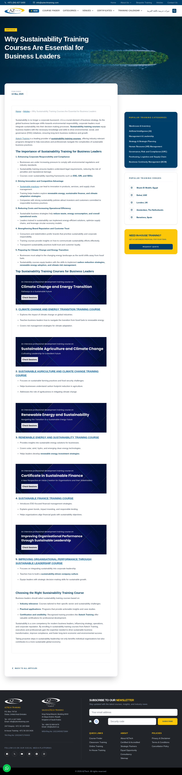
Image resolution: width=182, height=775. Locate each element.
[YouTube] (21, 753)
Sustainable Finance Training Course (45, 498)
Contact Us (172, 2)
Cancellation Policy (160, 746)
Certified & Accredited (130, 742)
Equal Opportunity (129, 750)
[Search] (174, 11)
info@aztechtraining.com (47, 2)
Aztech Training (23, 138)
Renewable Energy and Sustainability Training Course (58, 437)
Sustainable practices (29, 186)
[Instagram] (44, 753)
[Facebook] (7, 753)
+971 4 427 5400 (14, 719)
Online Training (96, 746)
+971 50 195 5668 (22, 726)
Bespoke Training (144, 2)
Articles (159, 2)
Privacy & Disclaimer (161, 738)
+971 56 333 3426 (26, 731)
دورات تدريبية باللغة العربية (158, 11)
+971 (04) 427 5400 (16, 2)
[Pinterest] (36, 753)
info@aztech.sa (53, 727)
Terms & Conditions (160, 742)
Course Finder (51, 10)
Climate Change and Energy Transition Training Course (59, 309)
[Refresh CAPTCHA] (96, 721)
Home (113, 2)
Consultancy (126, 754)
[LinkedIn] (29, 753)
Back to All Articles (26, 668)
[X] (14, 753)
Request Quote (151, 247)
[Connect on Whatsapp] (7, 768)
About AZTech (127, 738)
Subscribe (167, 721)
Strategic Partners (129, 746)
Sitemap (124, 758)
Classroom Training (98, 742)
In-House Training (97, 750)
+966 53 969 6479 (52, 725)
